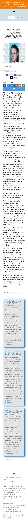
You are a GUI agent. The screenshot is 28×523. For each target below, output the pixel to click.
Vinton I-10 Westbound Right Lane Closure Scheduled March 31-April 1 (13, 303)
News (12, 316)
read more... (9, 344)
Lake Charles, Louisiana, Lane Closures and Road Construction (13, 368)
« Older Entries (8, 459)
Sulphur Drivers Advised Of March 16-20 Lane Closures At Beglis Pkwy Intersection (13, 411)
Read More (23, 6)
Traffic (16, 316)
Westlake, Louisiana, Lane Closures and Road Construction (12, 359)
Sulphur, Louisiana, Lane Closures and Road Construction (12, 416)
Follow (10, 75)
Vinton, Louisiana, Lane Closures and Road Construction (13, 308)
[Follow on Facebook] (7, 75)
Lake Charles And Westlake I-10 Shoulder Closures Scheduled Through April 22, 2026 (13, 354)
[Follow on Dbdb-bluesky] (15, 75)
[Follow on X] (11, 77)
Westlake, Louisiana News (15, 376)
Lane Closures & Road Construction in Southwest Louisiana (12, 314)
